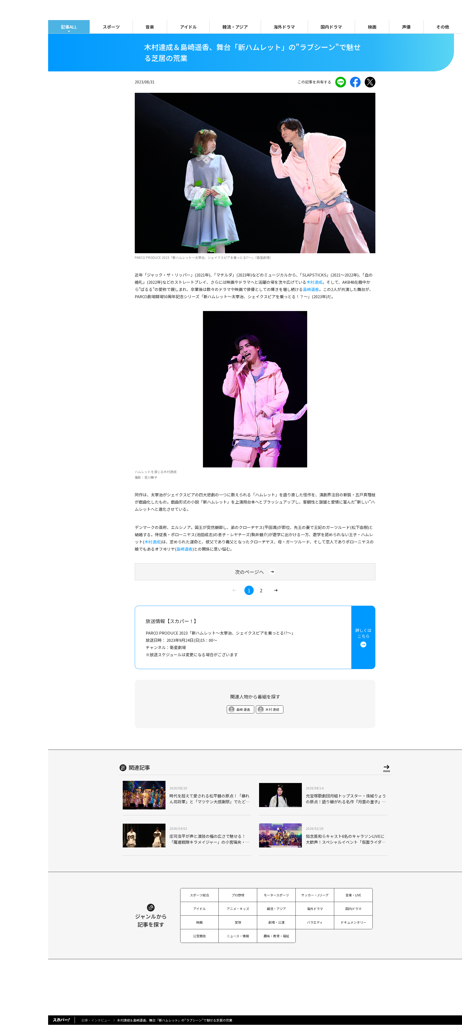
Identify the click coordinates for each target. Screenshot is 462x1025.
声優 (406, 27)
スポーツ (111, 27)
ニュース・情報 (238, 936)
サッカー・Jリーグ (315, 895)
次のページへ (249, 571)
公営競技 (199, 936)
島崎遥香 (311, 289)
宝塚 (238, 922)
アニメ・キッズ (238, 908)
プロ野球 (238, 895)
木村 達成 (272, 709)
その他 (442, 27)
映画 (372, 27)
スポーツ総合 (199, 895)
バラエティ (315, 922)
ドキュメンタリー (353, 922)
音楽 (149, 27)
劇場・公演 (276, 922)
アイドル (188, 27)
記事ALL (69, 27)
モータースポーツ (276, 895)
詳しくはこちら (363, 633)
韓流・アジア (235, 27)
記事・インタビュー (96, 1020)
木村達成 (314, 282)
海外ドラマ (284, 27)
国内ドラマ (331, 27)
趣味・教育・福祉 (276, 936)
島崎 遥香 (243, 709)
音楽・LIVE (353, 895)
